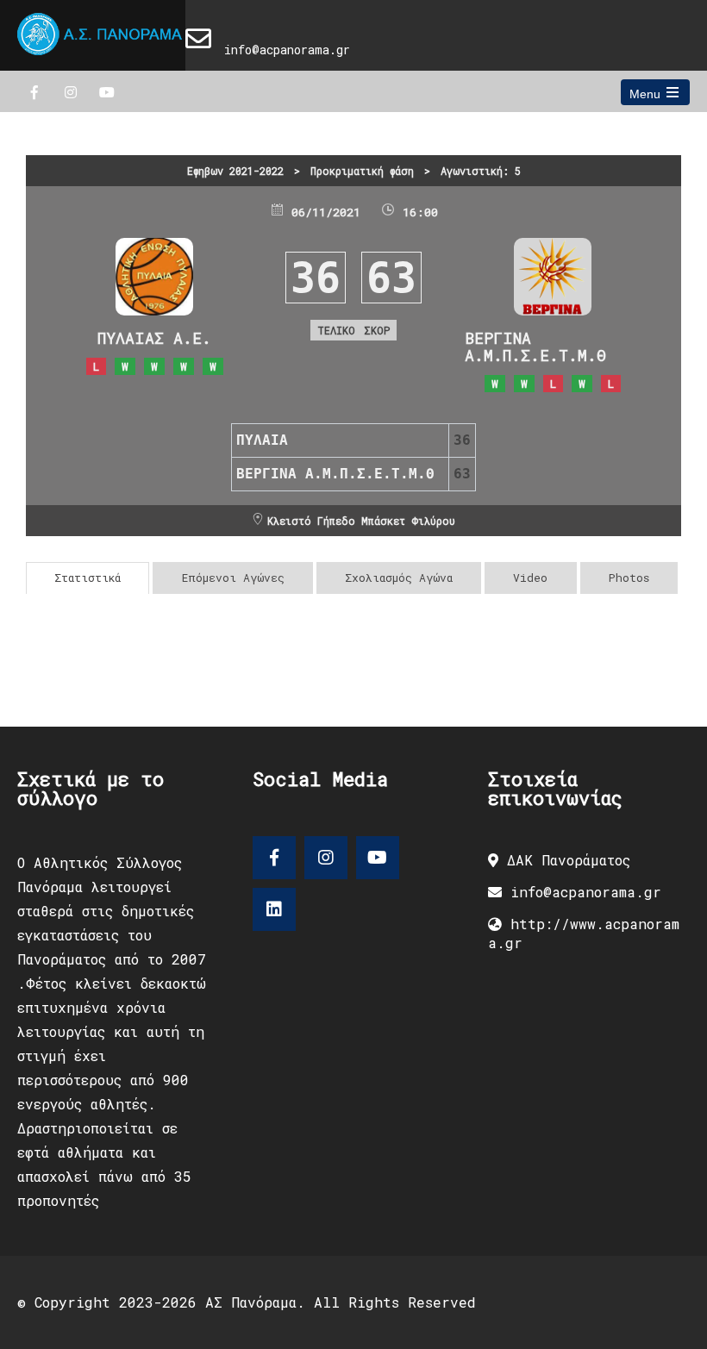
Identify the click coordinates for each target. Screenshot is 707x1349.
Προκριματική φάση (362, 171)
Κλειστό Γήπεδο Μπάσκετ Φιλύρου (361, 521)
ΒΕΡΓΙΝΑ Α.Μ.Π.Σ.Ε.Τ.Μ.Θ (535, 346)
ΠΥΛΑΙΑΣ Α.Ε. (154, 338)
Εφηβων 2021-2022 (235, 171)
